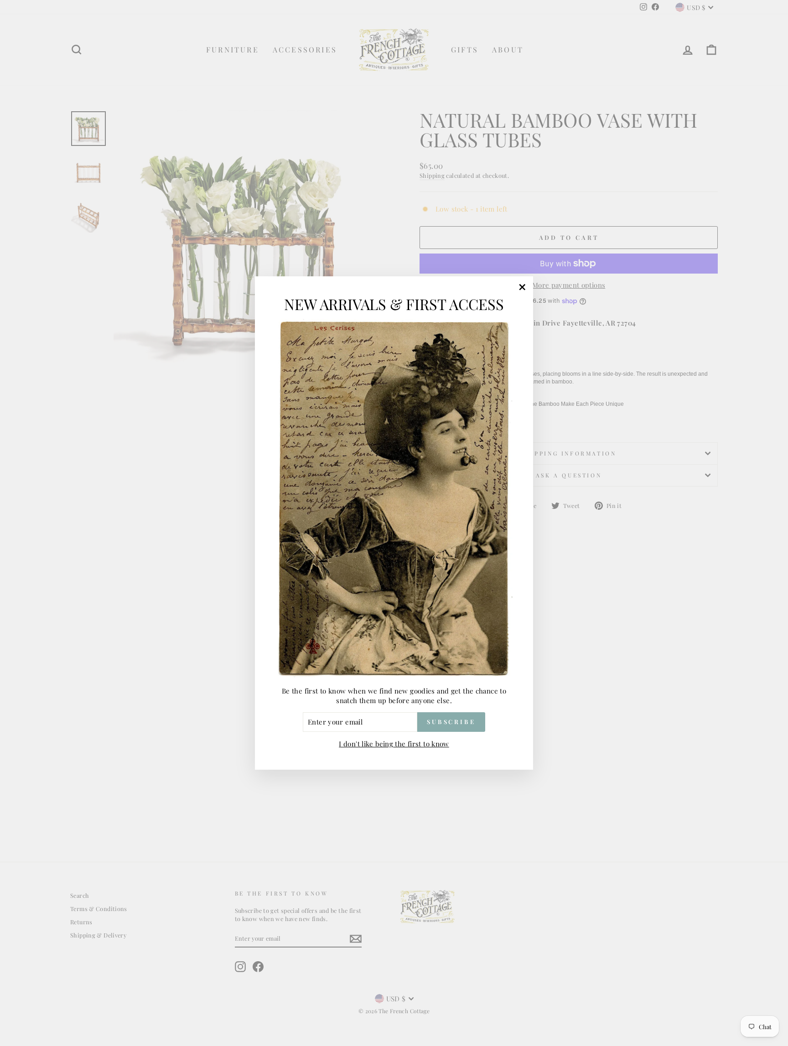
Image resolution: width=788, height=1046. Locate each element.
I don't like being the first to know (394, 743)
